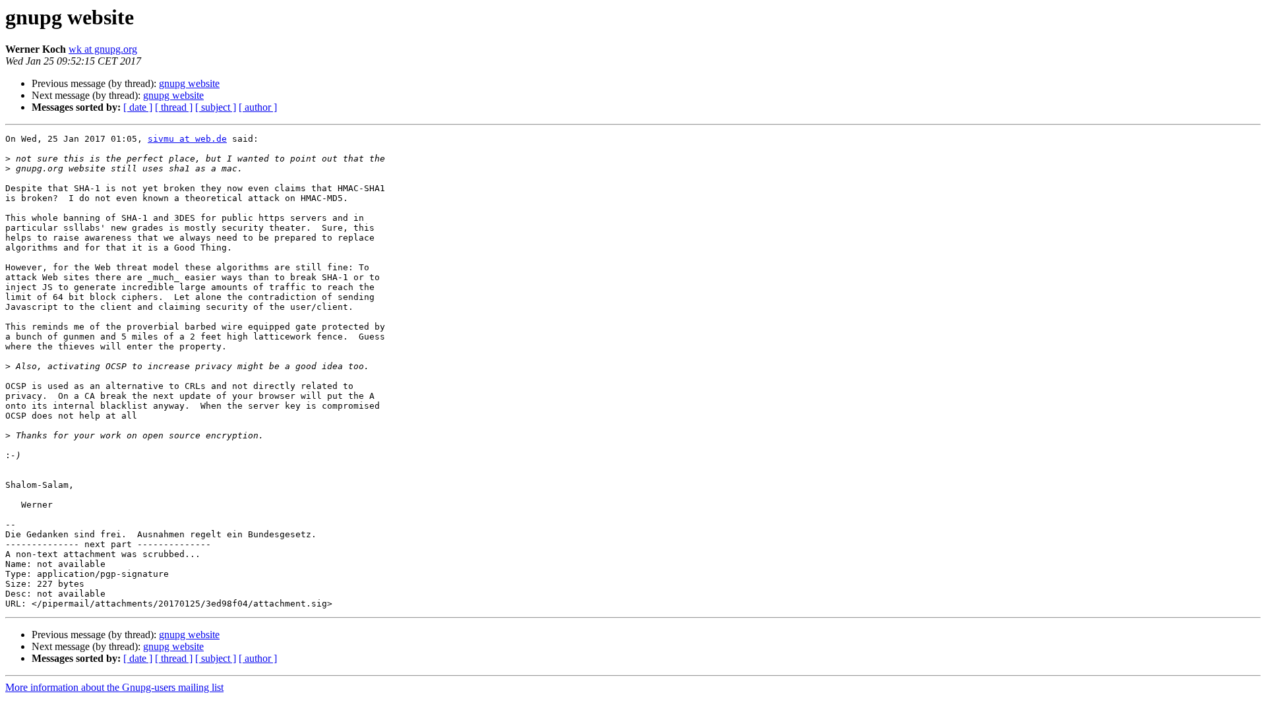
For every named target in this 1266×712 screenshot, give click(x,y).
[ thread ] (174, 107)
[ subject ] (215, 107)
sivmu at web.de (187, 139)
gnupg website (189, 83)
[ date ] (137, 107)
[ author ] (258, 107)
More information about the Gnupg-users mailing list (114, 687)
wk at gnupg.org (103, 49)
